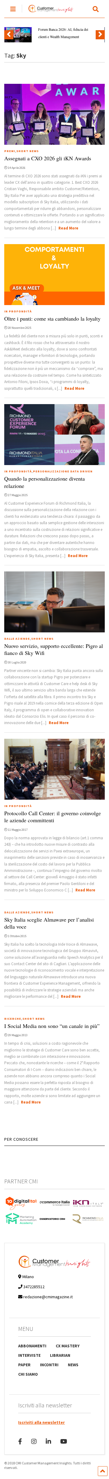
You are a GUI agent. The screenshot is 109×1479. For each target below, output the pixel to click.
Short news (27, 151)
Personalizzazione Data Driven (63, 471)
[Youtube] (63, 1441)
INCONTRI (49, 1364)
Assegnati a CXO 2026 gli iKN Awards (47, 158)
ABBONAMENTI (32, 1346)
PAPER (24, 1364)
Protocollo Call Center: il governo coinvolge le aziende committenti (52, 816)
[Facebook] (20, 1441)
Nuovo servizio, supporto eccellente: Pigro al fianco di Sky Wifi (53, 649)
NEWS (73, 1364)
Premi (9, 151)
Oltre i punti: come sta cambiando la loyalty (52, 318)
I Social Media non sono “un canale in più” (52, 1025)
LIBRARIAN (60, 1355)
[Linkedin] (48, 1441)
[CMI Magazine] (48, 13)
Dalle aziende (17, 639)
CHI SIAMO (28, 1374)
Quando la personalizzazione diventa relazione (44, 482)
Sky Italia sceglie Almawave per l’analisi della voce (49, 923)
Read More (68, 228)
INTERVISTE (29, 1355)
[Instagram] (34, 1441)
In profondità (18, 311)
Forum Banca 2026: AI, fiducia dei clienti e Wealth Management (63, 33)
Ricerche (12, 1019)
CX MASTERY (68, 1346)
